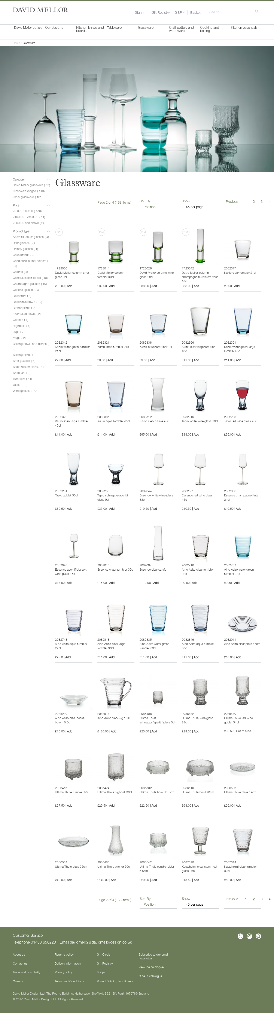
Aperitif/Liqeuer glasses (31, 236)
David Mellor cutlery (28, 27)
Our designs (54, 27)
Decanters (22, 295)
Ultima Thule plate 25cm (71, 866)
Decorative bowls (27, 301)
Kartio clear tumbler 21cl (240, 272)
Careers (18, 981)
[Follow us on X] (240, 936)
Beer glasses (24, 242)
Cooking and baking (209, 29)
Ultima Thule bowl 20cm (198, 792)
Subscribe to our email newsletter (153, 956)
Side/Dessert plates (28, 366)
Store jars (21, 372)
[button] (180, 12)
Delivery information (68, 963)
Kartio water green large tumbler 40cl (239, 348)
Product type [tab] (21, 231)
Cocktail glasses (26, 289)
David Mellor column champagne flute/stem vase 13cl (200, 276)
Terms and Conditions (69, 981)
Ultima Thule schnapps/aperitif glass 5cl (157, 720)
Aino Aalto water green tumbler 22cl (239, 571)
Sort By (145, 200)
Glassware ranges (29, 191)
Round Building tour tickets (115, 981)
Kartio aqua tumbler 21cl (156, 346)
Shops (101, 972)
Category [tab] (18, 179)
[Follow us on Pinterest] (258, 936)
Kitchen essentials (244, 27)
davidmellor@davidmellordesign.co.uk (101, 942)
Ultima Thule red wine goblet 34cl (238, 720)
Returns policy (64, 954)
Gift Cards (103, 954)
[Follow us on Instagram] (249, 936)
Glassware (145, 27)
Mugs (19, 337)
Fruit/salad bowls (26, 313)
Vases (20, 384)
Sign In (140, 12)
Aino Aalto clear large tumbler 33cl (111, 646)
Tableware (114, 27)
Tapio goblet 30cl (66, 495)
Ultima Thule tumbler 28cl (72, 792)
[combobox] (234, 12)
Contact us (20, 963)
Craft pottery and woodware (181, 29)
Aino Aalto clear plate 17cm (242, 644)
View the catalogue (151, 967)
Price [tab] (16, 205)
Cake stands (23, 254)
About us (19, 954)
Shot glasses (24, 360)
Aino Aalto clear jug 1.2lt (113, 718)
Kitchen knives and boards (90, 29)
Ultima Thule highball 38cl (114, 792)
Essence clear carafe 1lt (155, 569)
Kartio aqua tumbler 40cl (113, 421)
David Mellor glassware (31, 185)
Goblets (20, 319)
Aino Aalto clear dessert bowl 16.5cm (70, 720)
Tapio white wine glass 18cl (200, 421)
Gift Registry (161, 12)
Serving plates (24, 354)
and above (28, 223)
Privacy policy (64, 972)
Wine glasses (25, 390)
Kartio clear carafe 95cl (154, 421)
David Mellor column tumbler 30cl (111, 274)
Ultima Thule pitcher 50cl (114, 866)
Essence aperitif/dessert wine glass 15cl (70, 571)
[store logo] (40, 10)
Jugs (18, 331)
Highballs (21, 325)
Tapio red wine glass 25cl (241, 421)
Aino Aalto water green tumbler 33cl (154, 646)
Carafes (20, 271)
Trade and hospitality (26, 972)
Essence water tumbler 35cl (115, 569)
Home (17, 43)
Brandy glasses (25, 248)
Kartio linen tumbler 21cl (113, 346)
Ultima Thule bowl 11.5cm (157, 792)
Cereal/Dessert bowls (30, 277)
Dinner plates (24, 307)
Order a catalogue (150, 976)
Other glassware (27, 197)
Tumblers (22, 378)
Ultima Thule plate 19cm (240, 792)
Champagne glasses (30, 283)
